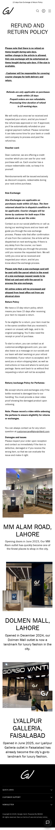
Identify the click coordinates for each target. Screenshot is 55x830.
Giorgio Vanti (22, 814)
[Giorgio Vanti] (8, 10)
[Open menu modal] (49, 11)
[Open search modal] (37, 11)
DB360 (40, 814)
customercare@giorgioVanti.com (33, 431)
